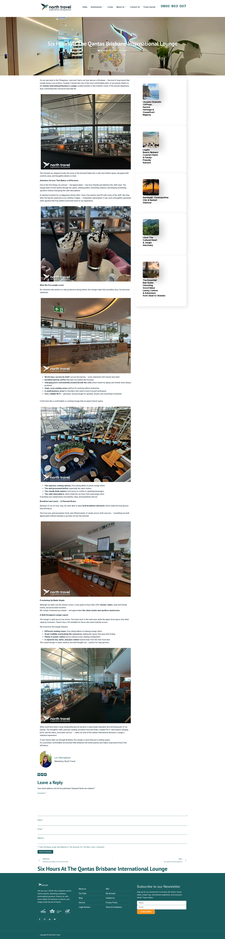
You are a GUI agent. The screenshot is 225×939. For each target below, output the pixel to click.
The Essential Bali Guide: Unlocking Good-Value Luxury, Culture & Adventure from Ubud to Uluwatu (154, 288)
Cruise (110, 7)
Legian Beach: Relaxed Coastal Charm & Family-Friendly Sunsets (150, 156)
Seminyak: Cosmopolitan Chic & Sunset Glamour (156, 200)
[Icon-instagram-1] (45, 919)
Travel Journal (149, 7)
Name (40, 820)
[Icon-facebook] (40, 919)
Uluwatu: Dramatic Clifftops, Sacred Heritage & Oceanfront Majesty (152, 108)
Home (84, 7)
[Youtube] (55, 919)
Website (41, 838)
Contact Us (135, 7)
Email (40, 829)
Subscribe (146, 912)
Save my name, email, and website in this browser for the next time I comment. (72, 847)
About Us (120, 7)
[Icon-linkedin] (50, 919)
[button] (39, 774)
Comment (42, 793)
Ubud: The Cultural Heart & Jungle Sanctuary (150, 241)
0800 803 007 (173, 6)
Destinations (96, 7)
